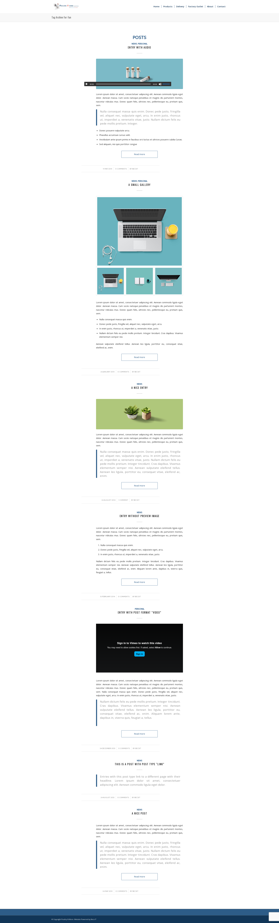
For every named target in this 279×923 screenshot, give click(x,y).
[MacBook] (139, 231)
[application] (127, 84)
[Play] (86, 84)
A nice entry (139, 388)
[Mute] (160, 84)
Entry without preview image (139, 516)
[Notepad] (139, 281)
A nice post (139, 813)
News (134, 44)
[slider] (166, 84)
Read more (139, 154)
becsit (135, 169)
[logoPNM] (66, 6)
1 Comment (123, 500)
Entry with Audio (139, 47)
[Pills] (139, 74)
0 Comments (121, 169)
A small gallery (139, 185)
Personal (142, 44)
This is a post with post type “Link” (139, 764)
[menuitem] (156, 6)
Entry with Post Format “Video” (139, 612)
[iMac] (168, 281)
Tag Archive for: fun (61, 17)
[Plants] (139, 414)
